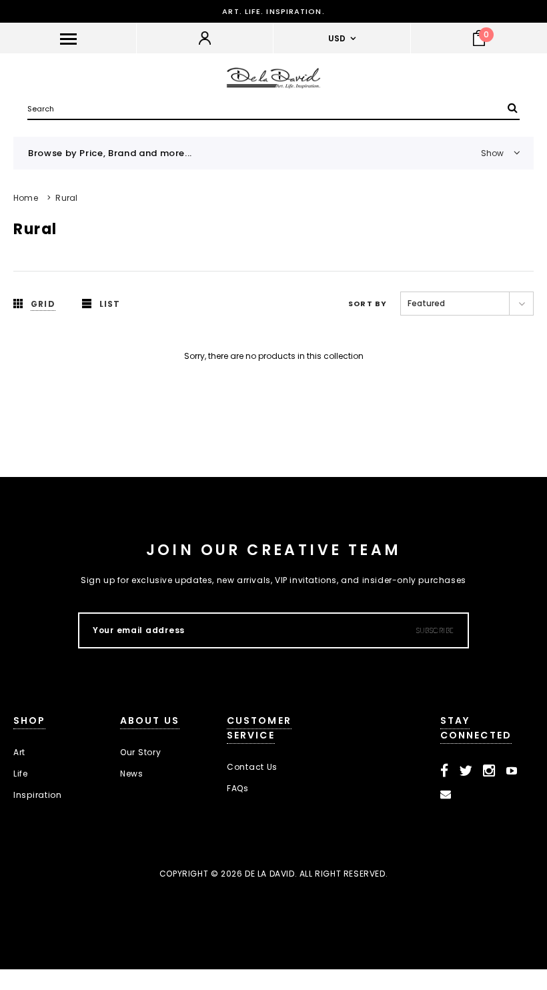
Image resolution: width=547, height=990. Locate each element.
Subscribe (435, 630)
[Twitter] (466, 771)
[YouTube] (512, 771)
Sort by (367, 303)
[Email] (446, 794)
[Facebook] (444, 771)
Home (25, 197)
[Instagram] (489, 771)
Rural (66, 197)
